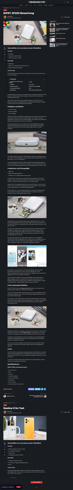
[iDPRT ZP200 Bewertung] (52, 40)
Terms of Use (11, 487)
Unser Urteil (31, 84)
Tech (5, 10)
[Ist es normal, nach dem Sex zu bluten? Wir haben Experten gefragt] (52, 45)
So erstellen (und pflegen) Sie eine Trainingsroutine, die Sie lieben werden (62, 29)
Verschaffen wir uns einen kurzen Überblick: (16, 82)
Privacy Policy (4, 487)
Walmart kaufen (26, 332)
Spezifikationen (13, 90)
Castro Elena (9, 16)
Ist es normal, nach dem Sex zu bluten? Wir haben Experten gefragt (62, 44)
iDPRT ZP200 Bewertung (61, 38)
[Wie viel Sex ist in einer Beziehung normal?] (52, 25)
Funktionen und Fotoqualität (34, 86)
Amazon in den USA (25, 288)
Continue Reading (36, 482)
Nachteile (12, 84)
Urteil (30, 88)
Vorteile (30, 81)
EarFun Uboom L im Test (60, 33)
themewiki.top (36, 2)
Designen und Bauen (14, 86)
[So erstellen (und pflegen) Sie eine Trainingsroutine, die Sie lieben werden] (52, 30)
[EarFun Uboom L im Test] (52, 35)
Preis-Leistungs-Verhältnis (15, 88)
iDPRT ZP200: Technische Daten (35, 90)
